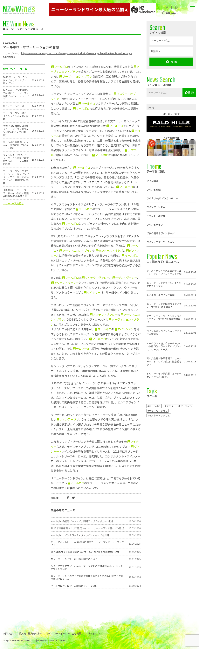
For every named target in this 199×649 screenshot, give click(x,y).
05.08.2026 (38, 94)
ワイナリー (93, 292)
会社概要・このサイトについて (88, 633)
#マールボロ (154, 406)
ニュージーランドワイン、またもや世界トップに (164, 284)
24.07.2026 (38, 106)
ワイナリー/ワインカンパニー (162, 198)
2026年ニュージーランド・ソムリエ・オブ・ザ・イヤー (15, 80)
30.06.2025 (135, 543)
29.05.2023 (190, 346)
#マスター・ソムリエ (159, 415)
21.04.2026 (38, 177)
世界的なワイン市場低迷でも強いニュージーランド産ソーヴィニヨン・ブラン (16, 95)
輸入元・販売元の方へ (30, 633)
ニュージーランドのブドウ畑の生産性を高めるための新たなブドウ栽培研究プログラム (87, 577)
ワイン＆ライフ (155, 224)
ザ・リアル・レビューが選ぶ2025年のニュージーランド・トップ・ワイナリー (87, 544)
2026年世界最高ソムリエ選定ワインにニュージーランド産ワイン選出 (87, 528)
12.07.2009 (190, 284)
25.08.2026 (38, 80)
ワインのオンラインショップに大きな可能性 (164, 333)
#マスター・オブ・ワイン (178, 406)
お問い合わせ (173, 13)
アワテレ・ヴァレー (66, 283)
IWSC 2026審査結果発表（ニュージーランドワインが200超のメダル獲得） (16, 131)
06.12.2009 (190, 305)
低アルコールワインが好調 (161, 295)
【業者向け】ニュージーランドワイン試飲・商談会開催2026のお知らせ (16, 193)
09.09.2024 (135, 585)
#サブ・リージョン (158, 410)
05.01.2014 (190, 295)
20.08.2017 (190, 319)
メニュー (192, 3)
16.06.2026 (38, 145)
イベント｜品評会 (156, 215)
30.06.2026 (38, 130)
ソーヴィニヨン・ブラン (77, 76)
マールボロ (61, 67)
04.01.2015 (190, 375)
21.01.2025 (135, 567)
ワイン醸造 (152, 180)
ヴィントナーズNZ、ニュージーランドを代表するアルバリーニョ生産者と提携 (16, 160)
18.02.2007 (190, 272)
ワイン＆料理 (154, 189)
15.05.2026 (38, 159)
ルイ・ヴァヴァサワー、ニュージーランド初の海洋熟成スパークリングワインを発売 (87, 567)
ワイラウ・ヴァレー (97, 278)
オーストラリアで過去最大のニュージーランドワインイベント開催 (164, 272)
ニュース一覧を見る (13, 203)
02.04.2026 (38, 193)
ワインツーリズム (156, 207)
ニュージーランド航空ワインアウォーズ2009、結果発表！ (164, 305)
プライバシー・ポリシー (57, 633)
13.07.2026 (38, 116)
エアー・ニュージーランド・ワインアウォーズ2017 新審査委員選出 (164, 319)
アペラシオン (125, 329)
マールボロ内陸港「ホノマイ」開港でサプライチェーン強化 (16, 145)
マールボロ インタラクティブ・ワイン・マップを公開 (80, 535)
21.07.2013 (190, 361)
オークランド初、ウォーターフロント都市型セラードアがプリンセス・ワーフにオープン (164, 346)
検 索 (173, 62)
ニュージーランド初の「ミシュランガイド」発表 (16, 116)
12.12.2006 (190, 332)
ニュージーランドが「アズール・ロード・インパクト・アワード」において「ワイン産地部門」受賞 (16, 177)
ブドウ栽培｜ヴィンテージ (161, 233)
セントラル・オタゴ (110, 250)
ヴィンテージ (68, 419)
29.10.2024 (135, 577)
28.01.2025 (135, 559)
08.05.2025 (135, 552)
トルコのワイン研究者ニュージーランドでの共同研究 (164, 375)
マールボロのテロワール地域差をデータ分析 (74, 585)
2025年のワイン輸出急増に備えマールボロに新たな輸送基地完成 (85, 552)
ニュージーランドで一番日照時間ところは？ (74, 559)
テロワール (82, 348)
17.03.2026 (135, 528)
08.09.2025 (135, 535)
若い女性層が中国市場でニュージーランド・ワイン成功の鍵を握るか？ (164, 361)
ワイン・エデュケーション (161, 242)
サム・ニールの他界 (13, 106)
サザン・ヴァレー (126, 278)
